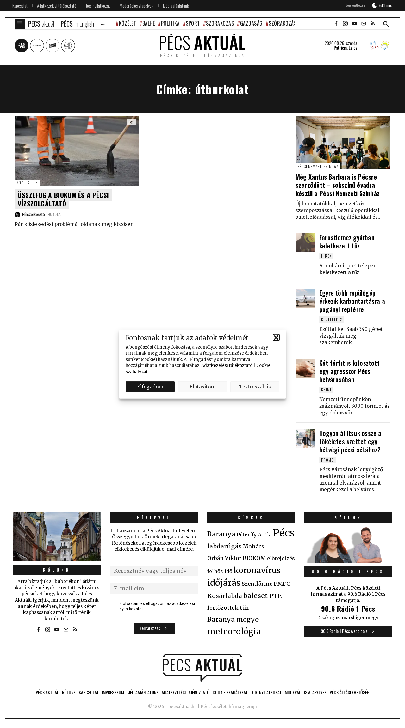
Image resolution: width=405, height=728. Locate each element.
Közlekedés (27, 182)
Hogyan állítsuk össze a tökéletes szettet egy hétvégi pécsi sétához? (350, 441)
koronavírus (257, 570)
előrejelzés (281, 558)
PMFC (282, 583)
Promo (327, 459)
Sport (193, 23)
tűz (244, 607)
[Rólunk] (57, 537)
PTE (275, 596)
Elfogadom (150, 386)
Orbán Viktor (224, 558)
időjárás (223, 583)
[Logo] (202, 668)
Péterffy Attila (254, 534)
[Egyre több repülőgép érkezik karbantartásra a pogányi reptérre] (305, 298)
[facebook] (336, 23)
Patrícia (340, 48)
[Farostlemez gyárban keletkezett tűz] (305, 242)
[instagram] (345, 23)
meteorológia (234, 632)
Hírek (326, 256)
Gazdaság (251, 23)
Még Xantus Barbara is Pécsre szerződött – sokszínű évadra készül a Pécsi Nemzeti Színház (338, 185)
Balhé (148, 23)
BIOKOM (254, 558)
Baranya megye (233, 619)
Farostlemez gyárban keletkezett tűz (347, 241)
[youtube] (354, 23)
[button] (276, 337)
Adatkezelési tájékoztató (226, 365)
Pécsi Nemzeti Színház (318, 166)
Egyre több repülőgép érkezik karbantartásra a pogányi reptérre (352, 301)
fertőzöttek (223, 607)
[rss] (372, 23)
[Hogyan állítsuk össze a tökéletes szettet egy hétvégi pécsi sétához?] (305, 438)
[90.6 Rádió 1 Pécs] (348, 561)
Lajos (353, 48)
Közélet (127, 23)
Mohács (253, 546)
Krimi (326, 389)
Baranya (221, 534)
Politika (170, 23)
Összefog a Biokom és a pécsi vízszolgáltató (63, 199)
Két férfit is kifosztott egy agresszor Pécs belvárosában (349, 371)
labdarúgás (224, 546)
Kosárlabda (224, 596)
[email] (363, 23)
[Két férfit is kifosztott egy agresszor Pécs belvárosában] (305, 368)
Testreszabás (255, 386)
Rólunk (57, 569)
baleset (255, 595)
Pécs (284, 533)
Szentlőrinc (257, 584)
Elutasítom (202, 386)
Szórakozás (220, 23)
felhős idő (219, 571)
